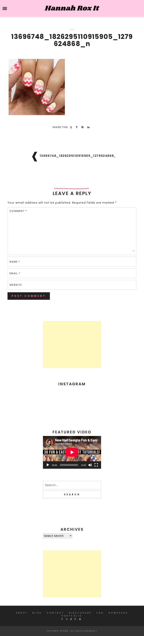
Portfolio (72, 615)
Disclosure (80, 612)
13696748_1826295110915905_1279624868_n (79, 156)
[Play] (48, 465)
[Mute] (90, 465)
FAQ (100, 612)
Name (15, 261)
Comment (18, 211)
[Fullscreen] (96, 465)
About (22, 612)
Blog (37, 612)
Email (15, 273)
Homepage (118, 612)
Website (16, 284)
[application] (72, 452)
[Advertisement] (72, 344)
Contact (55, 612)
